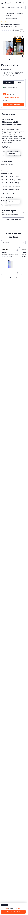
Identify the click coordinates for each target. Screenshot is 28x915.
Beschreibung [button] (12, 904)
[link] (7, 30)
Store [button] (19, 82)
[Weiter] (23, 46)
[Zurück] (4, 46)
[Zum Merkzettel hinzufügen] (22, 37)
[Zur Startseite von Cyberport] (6, 3)
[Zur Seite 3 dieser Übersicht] (14, 59)
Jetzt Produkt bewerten (13, 219)
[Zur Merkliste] (20, 3)
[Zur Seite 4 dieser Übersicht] (17, 59)
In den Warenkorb (15, 104)
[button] (15, 94)
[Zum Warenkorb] (24, 3)
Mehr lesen (12, 153)
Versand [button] (8, 82)
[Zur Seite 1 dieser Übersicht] (9, 59)
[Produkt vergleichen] (22, 56)
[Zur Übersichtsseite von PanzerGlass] (4, 22)
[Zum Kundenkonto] (16, 3)
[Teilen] (17, 37)
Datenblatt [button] (20, 904)
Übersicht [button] (4, 904)
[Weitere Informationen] (17, 87)
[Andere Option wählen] (23, 242)
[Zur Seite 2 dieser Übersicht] (12, 59)
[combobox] (12, 242)
